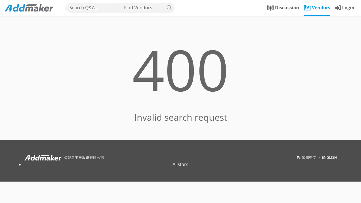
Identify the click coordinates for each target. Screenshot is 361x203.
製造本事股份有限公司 (85, 157)
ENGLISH (329, 157)
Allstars (180, 164)
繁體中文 (309, 157)
